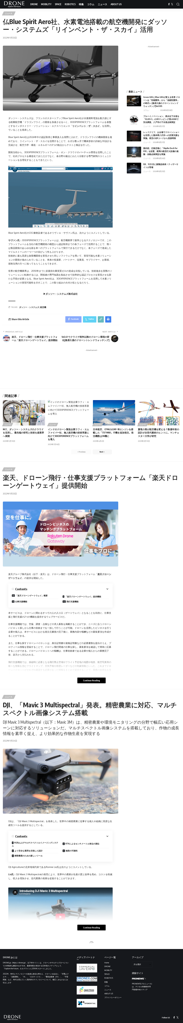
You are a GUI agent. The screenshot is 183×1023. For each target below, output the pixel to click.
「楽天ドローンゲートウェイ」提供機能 (83, 596)
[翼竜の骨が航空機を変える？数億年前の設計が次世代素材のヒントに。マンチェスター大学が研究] (159, 412)
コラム (146, 110)
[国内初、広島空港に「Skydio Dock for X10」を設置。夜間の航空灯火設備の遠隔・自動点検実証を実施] (134, 152)
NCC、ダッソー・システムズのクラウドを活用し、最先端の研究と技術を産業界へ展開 (23, 432)
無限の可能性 (72, 850)
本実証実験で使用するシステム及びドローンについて (34, 1016)
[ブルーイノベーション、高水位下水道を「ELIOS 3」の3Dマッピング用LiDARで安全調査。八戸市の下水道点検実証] (134, 120)
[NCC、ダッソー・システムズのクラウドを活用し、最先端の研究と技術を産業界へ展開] (24, 412)
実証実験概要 (20, 1009)
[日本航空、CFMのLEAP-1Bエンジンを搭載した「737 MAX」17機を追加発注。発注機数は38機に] (114, 412)
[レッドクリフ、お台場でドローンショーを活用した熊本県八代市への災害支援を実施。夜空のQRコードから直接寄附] (134, 136)
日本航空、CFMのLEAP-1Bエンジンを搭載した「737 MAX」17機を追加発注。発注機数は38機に (113, 432)
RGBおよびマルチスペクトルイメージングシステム (35, 844)
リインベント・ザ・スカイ (86, 125)
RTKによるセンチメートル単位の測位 (82, 843)
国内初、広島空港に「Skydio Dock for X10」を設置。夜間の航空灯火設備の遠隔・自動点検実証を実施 (161, 151)
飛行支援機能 (72, 601)
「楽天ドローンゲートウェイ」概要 (32, 595)
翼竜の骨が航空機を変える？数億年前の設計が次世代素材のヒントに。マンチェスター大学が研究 (158, 432)
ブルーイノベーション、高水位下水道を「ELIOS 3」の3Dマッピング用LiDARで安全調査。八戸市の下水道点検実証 (161, 119)
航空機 (43, 307)
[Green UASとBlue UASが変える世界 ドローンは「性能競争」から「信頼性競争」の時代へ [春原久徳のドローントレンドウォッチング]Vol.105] (134, 101)
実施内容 (69, 1010)
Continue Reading (91, 680)
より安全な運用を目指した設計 (29, 850)
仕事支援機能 (21, 601)
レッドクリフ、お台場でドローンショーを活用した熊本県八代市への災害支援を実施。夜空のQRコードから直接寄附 (161, 135)
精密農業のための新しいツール (29, 855)
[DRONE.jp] (14, 4)
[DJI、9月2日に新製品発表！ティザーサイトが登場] (134, 168)
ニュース (8, 13)
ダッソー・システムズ (29, 307)
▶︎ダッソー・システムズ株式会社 (60, 293)
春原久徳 (154, 110)
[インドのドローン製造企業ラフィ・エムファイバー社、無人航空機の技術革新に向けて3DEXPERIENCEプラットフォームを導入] (69, 412)
